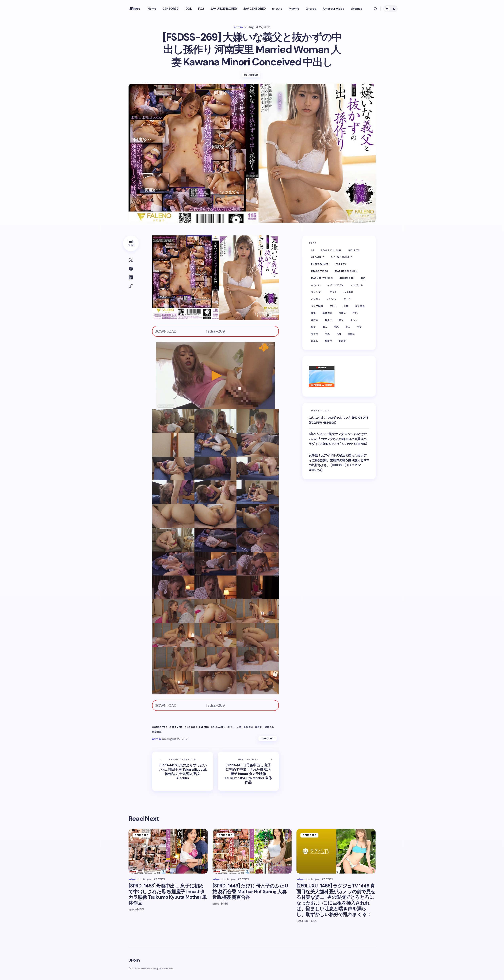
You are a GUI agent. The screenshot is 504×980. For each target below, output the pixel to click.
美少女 (314, 334)
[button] (375, 8)
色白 (338, 334)
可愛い (342, 313)
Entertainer (320, 264)
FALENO (204, 727)
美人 (348, 327)
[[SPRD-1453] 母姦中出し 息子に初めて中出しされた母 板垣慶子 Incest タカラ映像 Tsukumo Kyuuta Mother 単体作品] (248, 771)
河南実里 (157, 731)
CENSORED (251, 75)
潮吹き (314, 320)
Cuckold (191, 727)
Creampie (176, 727)
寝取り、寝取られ (264, 727)
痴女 (313, 327)
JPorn (134, 8)
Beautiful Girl (331, 250)
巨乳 (355, 313)
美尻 (327, 334)
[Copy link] (131, 286)
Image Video (319, 271)
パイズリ (316, 299)
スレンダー (317, 292)
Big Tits (354, 250)
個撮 (313, 313)
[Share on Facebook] (131, 268)
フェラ (347, 299)
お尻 (363, 278)
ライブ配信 (317, 306)
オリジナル (357, 285)
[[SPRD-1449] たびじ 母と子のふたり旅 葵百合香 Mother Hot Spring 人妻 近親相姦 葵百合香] (252, 851)
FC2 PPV (340, 264)
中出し (231, 727)
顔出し (314, 340)
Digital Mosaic (341, 257)
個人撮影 (360, 306)
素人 (325, 327)
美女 (359, 327)
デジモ (333, 292)
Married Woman (346, 271)
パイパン (332, 299)
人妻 (239, 727)
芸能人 (351, 334)
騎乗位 (328, 340)
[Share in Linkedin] (131, 277)
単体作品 (248, 727)
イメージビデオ (335, 285)
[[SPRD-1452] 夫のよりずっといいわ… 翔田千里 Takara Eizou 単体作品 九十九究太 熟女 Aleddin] (182, 771)
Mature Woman (322, 278)
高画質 (342, 340)
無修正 (328, 320)
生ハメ (353, 320)
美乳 (336, 327)
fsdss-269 (215, 331)
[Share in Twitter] (131, 260)
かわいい (316, 285)
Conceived (160, 727)
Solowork (218, 727)
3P (312, 250)
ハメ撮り (348, 292)
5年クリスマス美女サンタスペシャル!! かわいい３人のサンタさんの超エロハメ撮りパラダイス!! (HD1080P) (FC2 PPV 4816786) (338, 439)
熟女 (341, 320)
